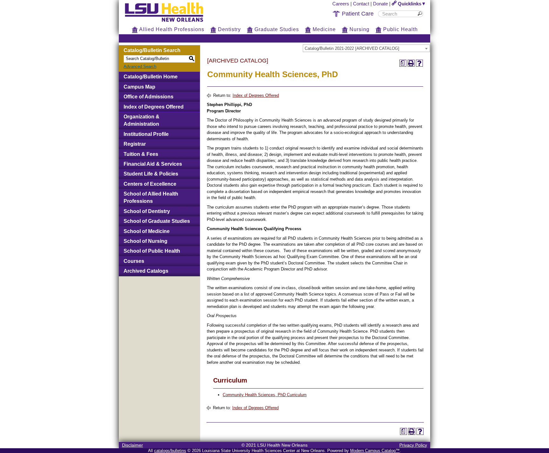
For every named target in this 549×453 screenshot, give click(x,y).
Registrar (135, 144)
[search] (398, 13)
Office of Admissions (148, 96)
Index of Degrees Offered (154, 107)
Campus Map (139, 87)
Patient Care (357, 13)
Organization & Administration (141, 120)
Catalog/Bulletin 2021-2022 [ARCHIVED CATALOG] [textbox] (352, 48)
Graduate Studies (276, 29)
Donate (380, 3)
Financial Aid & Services (153, 164)
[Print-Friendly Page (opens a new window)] (411, 63)
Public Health (400, 29)
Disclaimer (132, 445)
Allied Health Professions (171, 29)
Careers (340, 3)
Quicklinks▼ (411, 3)
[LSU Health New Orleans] (169, 22)
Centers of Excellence (150, 184)
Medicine (323, 29)
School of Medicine (147, 231)
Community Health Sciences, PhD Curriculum (265, 394)
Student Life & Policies (151, 174)
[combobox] (366, 48)
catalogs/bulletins (170, 450)
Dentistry (228, 29)
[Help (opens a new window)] (419, 63)
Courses (134, 261)
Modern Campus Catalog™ (375, 450)
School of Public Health (152, 251)
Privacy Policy (413, 445)
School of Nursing (145, 241)
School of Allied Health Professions (151, 197)
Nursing (358, 29)
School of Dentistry (147, 211)
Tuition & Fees (141, 154)
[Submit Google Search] (421, 14)
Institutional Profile (146, 134)
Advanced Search (140, 66)
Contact (361, 3)
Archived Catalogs (146, 271)
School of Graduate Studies (157, 221)
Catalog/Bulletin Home (151, 76)
